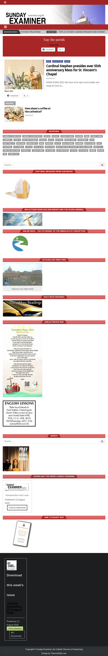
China (87, 136)
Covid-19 (17, 140)
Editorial (59, 140)
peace (99, 143)
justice (57, 143)
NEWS (67, 61)
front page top (8, 143)
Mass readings (68, 143)
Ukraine (92, 150)
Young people (14, 154)
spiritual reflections (11, 150)
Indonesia (49, 143)
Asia (48, 61)
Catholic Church (67, 136)
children (79, 136)
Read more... (10, 103)
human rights (32, 143)
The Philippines (62, 150)
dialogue (43, 140)
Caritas (47, 136)
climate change (96, 136)
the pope (73, 150)
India (41, 143)
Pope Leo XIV (38, 147)
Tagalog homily (38, 150)
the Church (50, 150)
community (7, 140)
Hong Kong (58, 61)
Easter (51, 140)
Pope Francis (18, 147)
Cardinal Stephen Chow (11, 136)
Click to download (17, 507)
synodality (26, 150)
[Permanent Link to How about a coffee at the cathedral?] (14, 114)
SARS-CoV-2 (98, 147)
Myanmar (79, 143)
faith (92, 140)
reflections (49, 147)
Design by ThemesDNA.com (54, 653)
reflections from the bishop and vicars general (74, 147)
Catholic (55, 136)
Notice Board (90, 143)
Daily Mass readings (30, 140)
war (4, 154)
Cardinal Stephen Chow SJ (32, 136)
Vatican (100, 150)
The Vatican (83, 150)
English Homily (70, 140)
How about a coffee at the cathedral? (37, 110)
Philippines (7, 147)
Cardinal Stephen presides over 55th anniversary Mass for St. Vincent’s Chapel (73, 70)
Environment (83, 140)
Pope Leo (29, 147)
